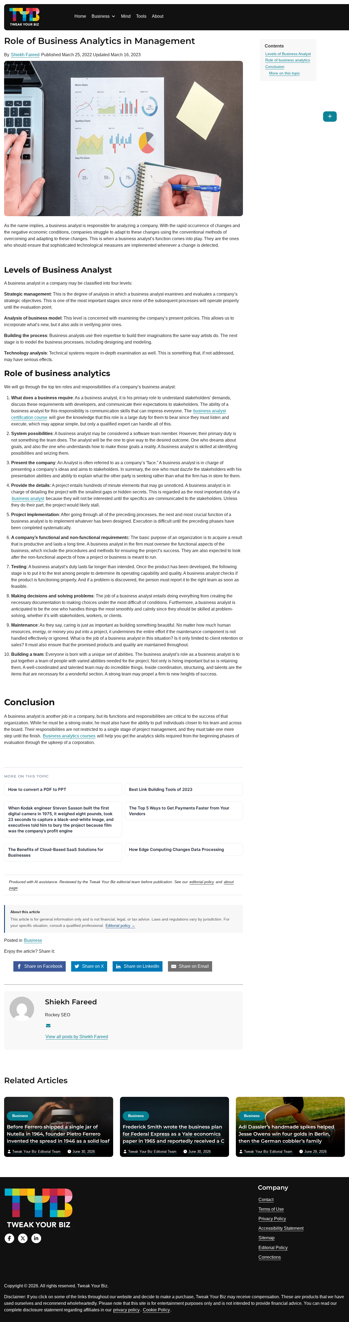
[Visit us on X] (22, 1238)
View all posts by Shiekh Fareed (77, 1036)
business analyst (28, 498)
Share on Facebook (42, 966)
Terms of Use (271, 1209)
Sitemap (266, 1237)
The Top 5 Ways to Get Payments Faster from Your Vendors (179, 810)
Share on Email (193, 966)
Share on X (92, 966)
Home (80, 16)
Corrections (269, 1257)
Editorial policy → (120, 925)
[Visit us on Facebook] (9, 1238)
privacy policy (126, 1310)
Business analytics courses (69, 736)
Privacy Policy (272, 1218)
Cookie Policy (156, 1310)
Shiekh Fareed (25, 54)
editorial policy (201, 882)
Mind (126, 16)
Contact (265, 1199)
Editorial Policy (273, 1247)
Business (101, 16)
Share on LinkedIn (141, 966)
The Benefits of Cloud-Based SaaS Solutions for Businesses (55, 852)
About (157, 16)
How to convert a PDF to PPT (37, 789)
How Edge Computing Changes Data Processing (176, 849)
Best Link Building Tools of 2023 (160, 789)
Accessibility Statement (280, 1228)
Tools (141, 16)
